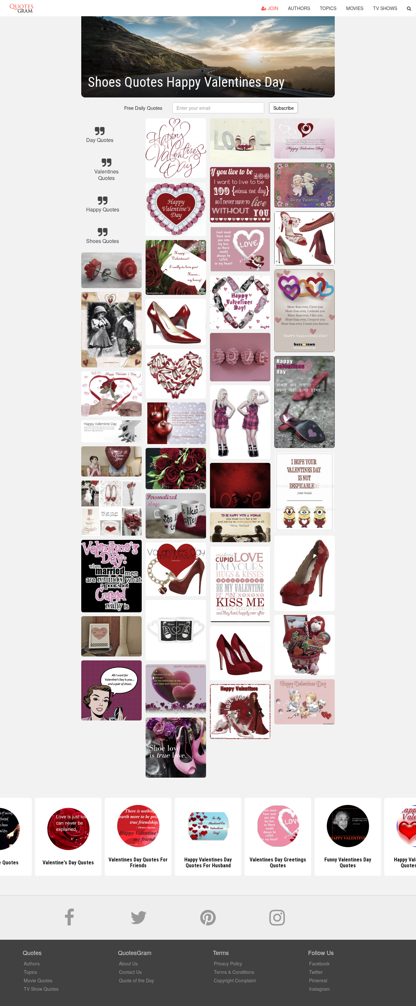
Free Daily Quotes (143, 107)
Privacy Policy (228, 963)
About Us (128, 963)
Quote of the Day (136, 980)
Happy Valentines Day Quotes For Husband (208, 863)
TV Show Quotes (41, 989)
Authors (299, 8)
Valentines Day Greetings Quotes (278, 863)
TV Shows (385, 8)
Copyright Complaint (235, 980)
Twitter (316, 972)
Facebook (319, 963)
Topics (328, 8)
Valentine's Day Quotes (68, 863)
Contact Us (130, 972)
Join (272, 8)
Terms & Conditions (234, 972)
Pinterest (318, 980)
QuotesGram (21, 8)
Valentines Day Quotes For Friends (138, 863)
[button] (409, 8)
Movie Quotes (38, 980)
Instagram (319, 989)
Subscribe (283, 108)
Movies (354, 8)
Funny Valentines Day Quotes (347, 863)
